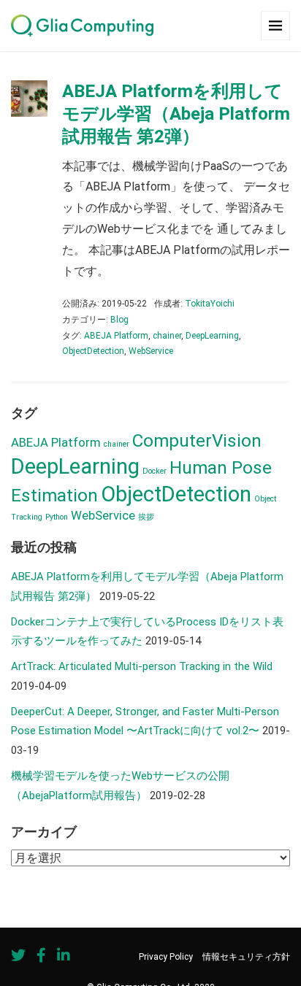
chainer (167, 336)
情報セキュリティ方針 (246, 957)
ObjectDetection (93, 351)
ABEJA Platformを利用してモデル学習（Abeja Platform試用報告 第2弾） (176, 114)
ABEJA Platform (116, 336)
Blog (119, 320)
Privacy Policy (166, 957)
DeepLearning (212, 336)
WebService (151, 351)
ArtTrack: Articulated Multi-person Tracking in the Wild (142, 666)
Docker (154, 471)
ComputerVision (197, 441)
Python (56, 517)
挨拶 (146, 517)
